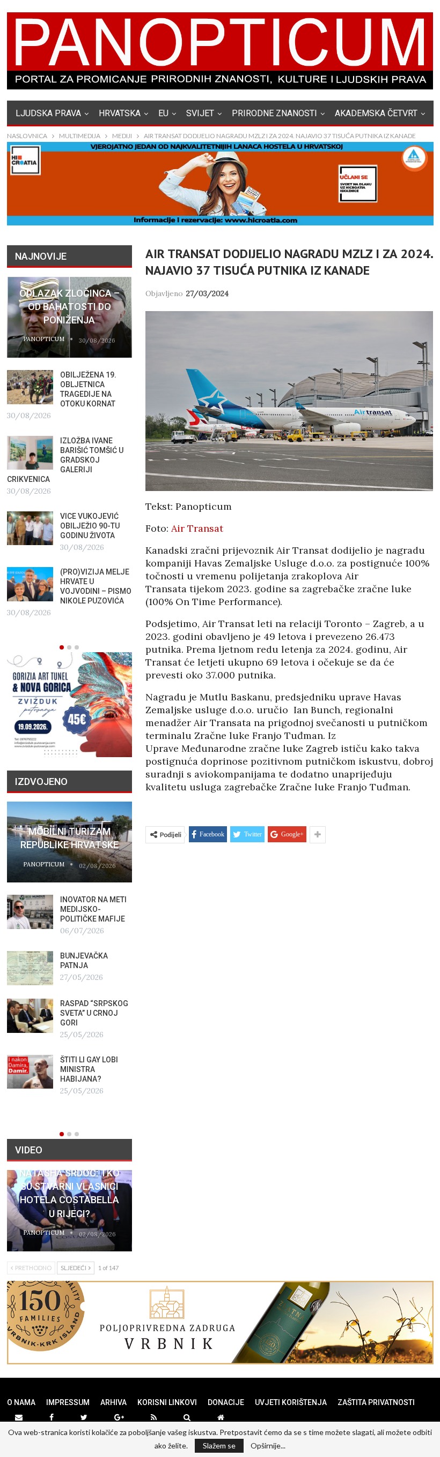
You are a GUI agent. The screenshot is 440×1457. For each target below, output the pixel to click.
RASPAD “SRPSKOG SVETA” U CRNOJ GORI (94, 1013)
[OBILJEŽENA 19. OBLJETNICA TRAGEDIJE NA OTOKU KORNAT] (30, 387)
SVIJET (200, 113)
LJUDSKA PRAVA (48, 113)
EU (163, 113)
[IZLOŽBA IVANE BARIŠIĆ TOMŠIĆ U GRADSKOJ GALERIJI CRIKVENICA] (30, 453)
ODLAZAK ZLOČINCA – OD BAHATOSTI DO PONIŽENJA (69, 307)
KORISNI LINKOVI (167, 1402)
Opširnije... (268, 1446)
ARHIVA (113, 1402)
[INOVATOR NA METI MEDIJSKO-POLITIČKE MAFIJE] (30, 912)
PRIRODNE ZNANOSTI (274, 113)
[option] (69, 448)
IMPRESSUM (68, 1402)
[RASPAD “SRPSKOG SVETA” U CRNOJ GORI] (30, 1016)
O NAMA (21, 1402)
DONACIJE (226, 1402)
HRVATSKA (120, 113)
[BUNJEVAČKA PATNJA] (30, 968)
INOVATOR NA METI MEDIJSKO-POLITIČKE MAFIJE (93, 909)
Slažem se (219, 1445)
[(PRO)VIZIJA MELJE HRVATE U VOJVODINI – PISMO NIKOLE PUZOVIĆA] (30, 584)
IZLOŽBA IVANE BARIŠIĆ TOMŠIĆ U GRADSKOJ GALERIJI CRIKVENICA (65, 460)
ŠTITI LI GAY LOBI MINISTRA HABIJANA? (89, 1069)
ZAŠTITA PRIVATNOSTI (376, 1402)
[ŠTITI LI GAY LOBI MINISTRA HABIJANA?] (30, 1072)
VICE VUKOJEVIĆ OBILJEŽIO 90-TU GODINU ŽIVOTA (90, 526)
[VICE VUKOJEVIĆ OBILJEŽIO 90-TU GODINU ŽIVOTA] (30, 528)
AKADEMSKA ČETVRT (376, 113)
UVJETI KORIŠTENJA (291, 1402)
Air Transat (197, 528)
